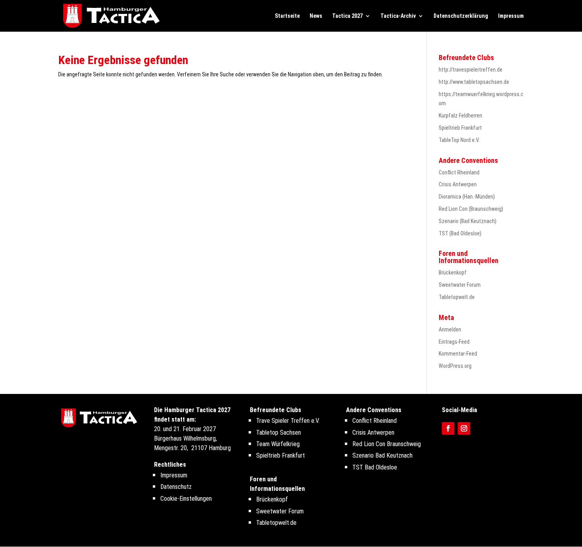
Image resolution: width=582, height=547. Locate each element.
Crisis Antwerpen (458, 184)
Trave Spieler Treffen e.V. (288, 420)
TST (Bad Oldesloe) (460, 233)
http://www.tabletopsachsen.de (474, 82)
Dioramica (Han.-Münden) (467, 196)
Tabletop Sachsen (278, 432)
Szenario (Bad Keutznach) (467, 221)
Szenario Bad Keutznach (382, 455)
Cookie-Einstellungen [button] (186, 498)
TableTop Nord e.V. (459, 140)
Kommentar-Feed (458, 353)
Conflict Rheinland (459, 172)
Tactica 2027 (347, 16)
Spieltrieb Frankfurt (460, 128)
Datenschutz (176, 486)
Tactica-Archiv (398, 16)
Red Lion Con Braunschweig (386, 444)
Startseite (287, 16)
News (316, 16)
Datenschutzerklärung (461, 16)
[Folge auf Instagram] (464, 428)
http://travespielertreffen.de (470, 69)
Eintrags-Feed (454, 342)
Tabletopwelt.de (457, 297)
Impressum (511, 16)
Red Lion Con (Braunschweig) (471, 209)
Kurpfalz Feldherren (460, 115)
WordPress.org (455, 366)
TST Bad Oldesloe (374, 467)
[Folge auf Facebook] (448, 428)
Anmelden (450, 329)
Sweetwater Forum (460, 285)
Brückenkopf (453, 272)
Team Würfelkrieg (278, 444)
